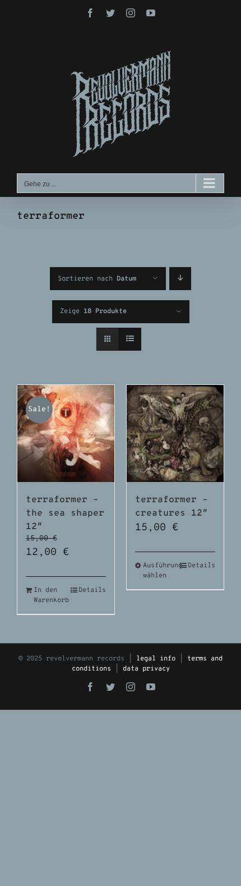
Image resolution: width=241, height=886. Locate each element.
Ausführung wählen (158, 570)
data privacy (146, 668)
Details (92, 590)
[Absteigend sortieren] (180, 278)
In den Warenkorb (49, 595)
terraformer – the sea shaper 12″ (65, 513)
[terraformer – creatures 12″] (175, 433)
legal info (155, 658)
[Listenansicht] (130, 339)
